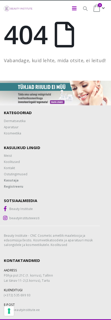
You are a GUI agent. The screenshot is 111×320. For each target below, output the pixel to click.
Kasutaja (11, 180)
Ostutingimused (15, 174)
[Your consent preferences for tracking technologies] (9, 311)
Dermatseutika (15, 121)
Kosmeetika (12, 133)
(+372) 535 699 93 (17, 295)
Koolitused (12, 162)
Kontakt (9, 168)
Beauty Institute (21, 209)
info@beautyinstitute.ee (22, 310)
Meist (8, 155)
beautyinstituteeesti (24, 218)
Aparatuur (11, 127)
